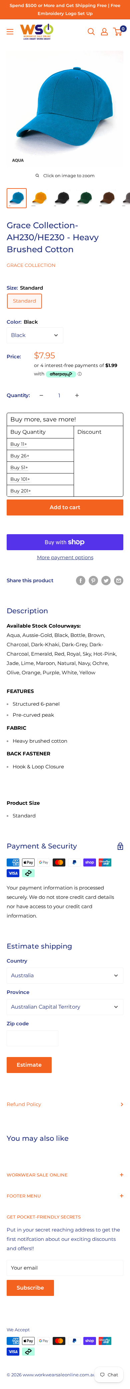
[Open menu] (10, 31)
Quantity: (18, 395)
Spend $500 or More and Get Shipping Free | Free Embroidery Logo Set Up (65, 9)
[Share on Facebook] (80, 580)
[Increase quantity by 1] (77, 395)
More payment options (65, 557)
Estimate (29, 1065)
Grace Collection (31, 265)
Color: (22, 322)
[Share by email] (118, 580)
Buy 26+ (19, 456)
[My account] (104, 31)
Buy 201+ (20, 491)
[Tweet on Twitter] (106, 580)
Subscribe (30, 1288)
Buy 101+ (20, 479)
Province (18, 992)
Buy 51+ (19, 467)
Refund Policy (24, 1104)
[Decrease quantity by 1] (41, 395)
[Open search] (91, 31)
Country (17, 961)
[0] (118, 32)
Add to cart (65, 507)
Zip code (18, 1023)
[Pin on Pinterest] (93, 580)
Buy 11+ (18, 444)
